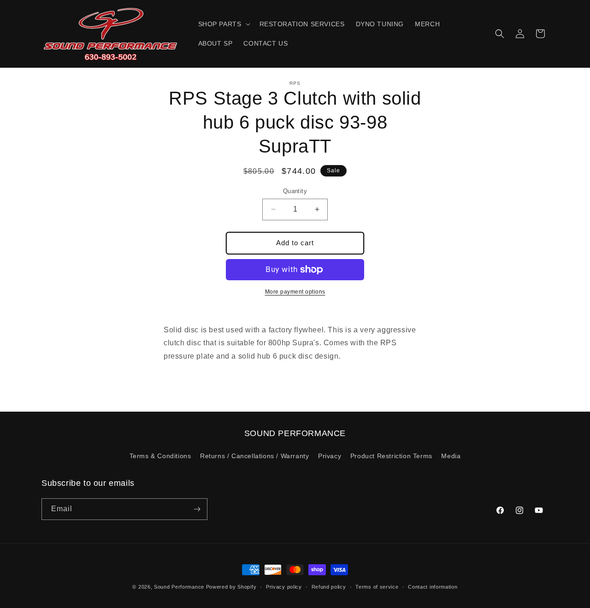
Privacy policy (284, 587)
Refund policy (329, 587)
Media (450, 456)
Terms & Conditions (160, 456)
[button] (223, 24)
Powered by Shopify (231, 587)
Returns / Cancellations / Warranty (254, 456)
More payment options (295, 292)
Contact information (432, 587)
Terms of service (376, 587)
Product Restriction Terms (391, 456)
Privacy (329, 456)
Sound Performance (179, 587)
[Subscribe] (197, 509)
